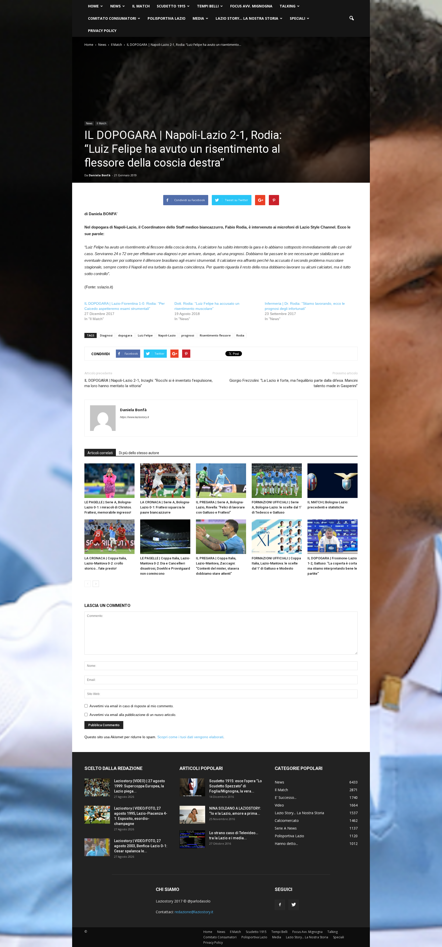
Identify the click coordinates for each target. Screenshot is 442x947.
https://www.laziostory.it (134, 417)
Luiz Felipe (145, 335)
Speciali (297, 18)
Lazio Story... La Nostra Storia (299, 812)
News (115, 6)
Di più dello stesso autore (139, 453)
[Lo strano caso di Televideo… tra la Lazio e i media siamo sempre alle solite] (192, 839)
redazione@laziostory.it (194, 911)
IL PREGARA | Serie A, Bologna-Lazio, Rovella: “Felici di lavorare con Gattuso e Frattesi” (220, 507)
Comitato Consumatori (112, 18)
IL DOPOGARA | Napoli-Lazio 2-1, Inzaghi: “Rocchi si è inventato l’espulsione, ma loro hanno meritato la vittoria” (148, 383)
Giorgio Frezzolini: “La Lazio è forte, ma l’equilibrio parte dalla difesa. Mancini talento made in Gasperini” (293, 383)
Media (198, 18)
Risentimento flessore (215, 335)
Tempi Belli (208, 6)
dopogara (125, 335)
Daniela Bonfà (99, 175)
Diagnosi (106, 335)
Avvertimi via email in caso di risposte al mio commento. (132, 706)
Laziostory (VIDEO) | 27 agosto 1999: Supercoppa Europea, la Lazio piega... (139, 786)
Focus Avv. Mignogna (251, 6)
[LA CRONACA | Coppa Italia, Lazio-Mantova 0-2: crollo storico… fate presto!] (109, 536)
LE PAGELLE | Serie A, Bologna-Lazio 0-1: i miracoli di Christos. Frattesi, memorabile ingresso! (108, 507)
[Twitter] (294, 905)
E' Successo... (285, 797)
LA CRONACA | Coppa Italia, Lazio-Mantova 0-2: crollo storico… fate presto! (105, 563)
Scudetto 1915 (171, 6)
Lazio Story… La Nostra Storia (247, 18)
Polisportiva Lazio (166, 18)
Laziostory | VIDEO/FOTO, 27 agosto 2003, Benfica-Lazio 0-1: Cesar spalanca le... (140, 846)
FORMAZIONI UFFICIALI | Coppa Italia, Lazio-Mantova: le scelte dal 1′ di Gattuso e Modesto (276, 563)
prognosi (187, 335)
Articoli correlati (100, 453)
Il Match (141, 6)
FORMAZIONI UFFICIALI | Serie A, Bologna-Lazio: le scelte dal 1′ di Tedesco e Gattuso (276, 507)
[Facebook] (280, 905)
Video (279, 805)
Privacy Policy (102, 30)
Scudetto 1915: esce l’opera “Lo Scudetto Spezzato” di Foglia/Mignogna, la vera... (235, 786)
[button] (351, 18)
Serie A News (286, 828)
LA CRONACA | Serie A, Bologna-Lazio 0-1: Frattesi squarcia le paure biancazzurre (165, 507)
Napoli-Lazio (167, 335)
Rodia (240, 335)
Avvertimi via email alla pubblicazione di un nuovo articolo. (133, 715)
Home (93, 6)
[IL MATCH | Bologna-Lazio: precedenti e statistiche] (332, 480)
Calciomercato (287, 820)
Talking (287, 6)
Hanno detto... (286, 843)
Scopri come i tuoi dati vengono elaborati (190, 737)
